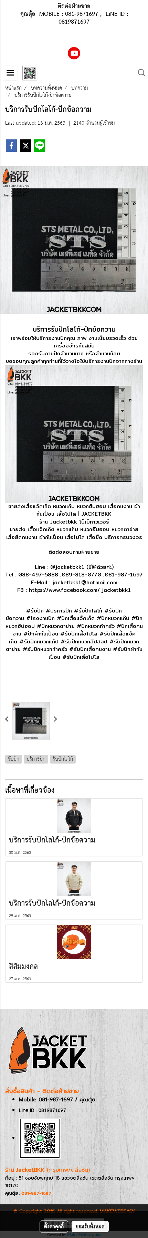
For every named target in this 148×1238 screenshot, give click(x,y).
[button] (139, 73)
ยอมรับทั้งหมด (90, 1226)
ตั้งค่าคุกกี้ (54, 1226)
